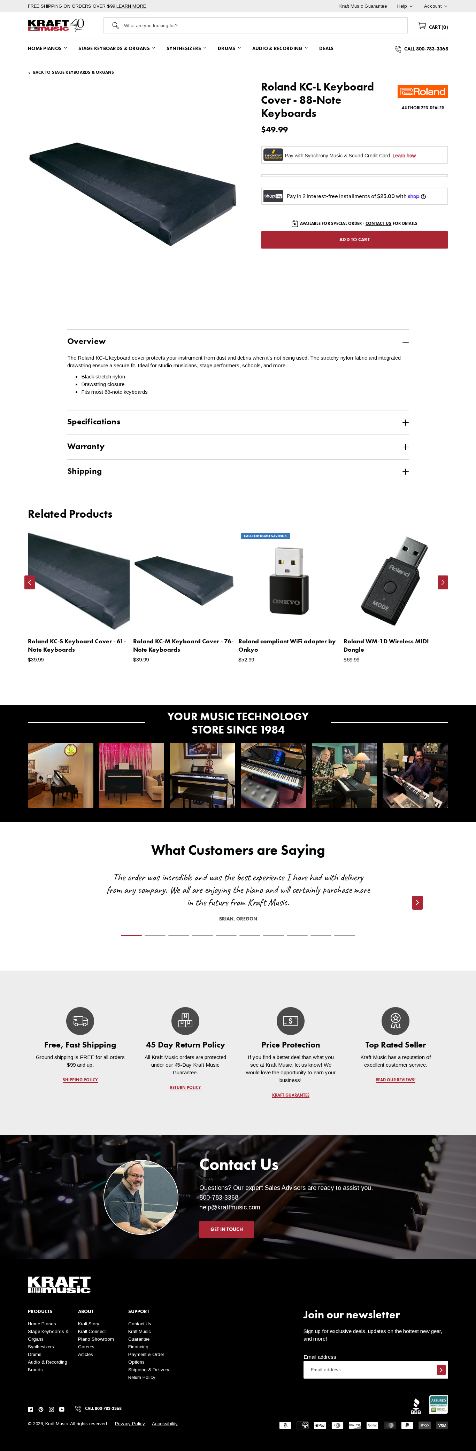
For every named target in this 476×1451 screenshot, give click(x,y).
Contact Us (139, 1323)
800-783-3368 (218, 1197)
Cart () (438, 27)
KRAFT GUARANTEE (290, 1095)
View (112, 620)
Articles (85, 1354)
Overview (86, 342)
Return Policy (141, 1377)
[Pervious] (29, 582)
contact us (378, 224)
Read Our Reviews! (396, 1080)
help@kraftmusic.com (229, 1207)
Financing (138, 1346)
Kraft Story (88, 1323)
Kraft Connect (92, 1331)
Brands (35, 1369)
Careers (86, 1346)
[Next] (443, 582)
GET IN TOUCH (226, 1229)
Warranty (86, 447)
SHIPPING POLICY (80, 1080)
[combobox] (265, 25)
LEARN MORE (131, 6)
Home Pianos (42, 1323)
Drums (34, 1354)
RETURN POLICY (185, 1088)
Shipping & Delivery (148, 1369)
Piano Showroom (96, 1339)
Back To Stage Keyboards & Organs (73, 73)
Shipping (84, 472)
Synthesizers (41, 1346)
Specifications (93, 422)
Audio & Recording (47, 1362)
